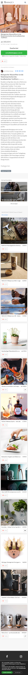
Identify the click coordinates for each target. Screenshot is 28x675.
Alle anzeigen (14, 203)
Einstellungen (18, 672)
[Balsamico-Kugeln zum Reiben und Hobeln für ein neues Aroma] (14, 442)
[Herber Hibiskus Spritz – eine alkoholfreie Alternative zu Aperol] (14, 407)
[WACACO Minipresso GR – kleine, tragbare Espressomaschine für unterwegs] (14, 301)
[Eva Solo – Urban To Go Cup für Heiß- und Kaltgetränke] (14, 512)
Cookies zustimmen (7, 672)
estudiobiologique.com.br (14, 53)
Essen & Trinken (6, 171)
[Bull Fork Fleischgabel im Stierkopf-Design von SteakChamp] (14, 231)
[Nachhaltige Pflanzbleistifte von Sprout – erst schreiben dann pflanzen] (14, 336)
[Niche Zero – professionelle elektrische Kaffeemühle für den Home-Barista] (14, 618)
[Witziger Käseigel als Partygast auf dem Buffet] (14, 547)
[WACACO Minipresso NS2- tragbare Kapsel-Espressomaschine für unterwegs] (14, 266)
